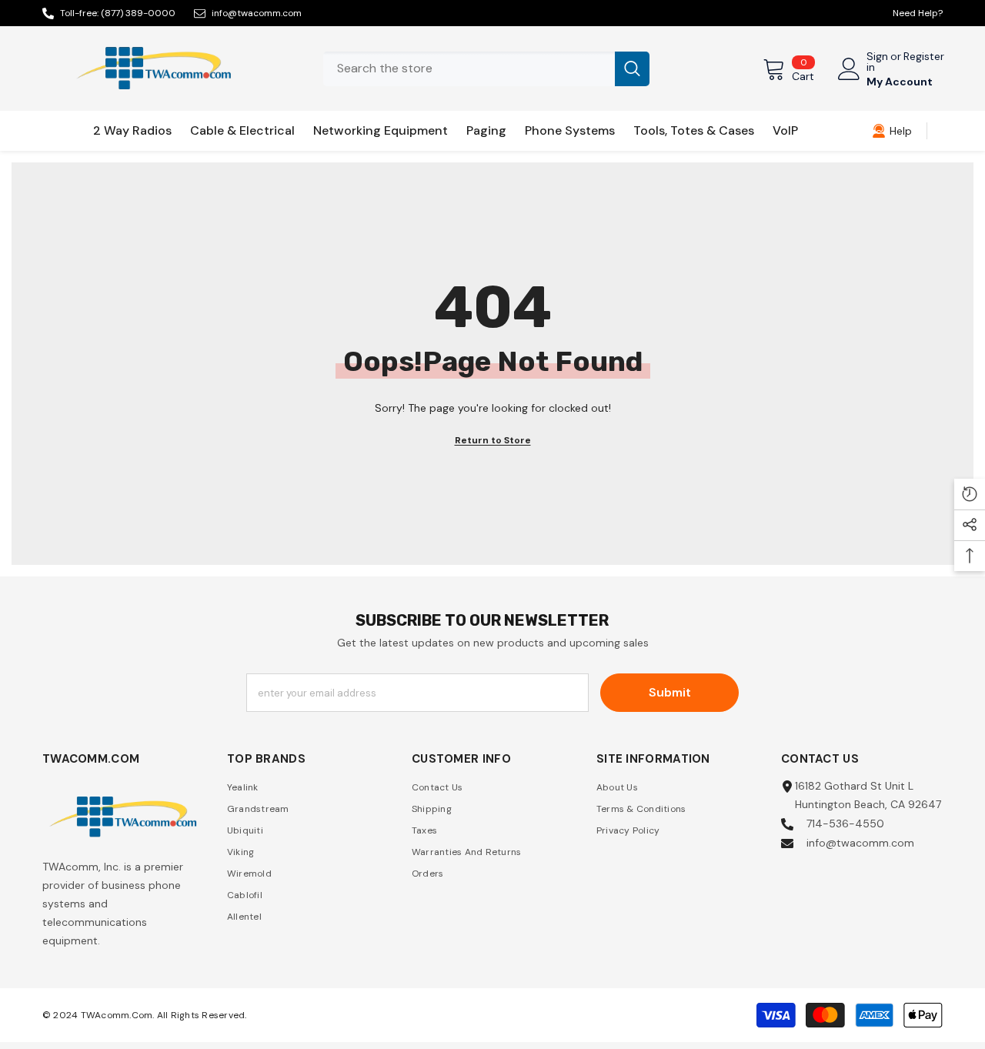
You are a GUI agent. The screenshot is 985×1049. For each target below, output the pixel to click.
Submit (670, 692)
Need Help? (918, 13)
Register (923, 57)
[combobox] (469, 69)
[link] (892, 131)
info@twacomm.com (257, 13)
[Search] (486, 69)
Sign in (877, 61)
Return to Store (493, 440)
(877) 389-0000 (138, 13)
